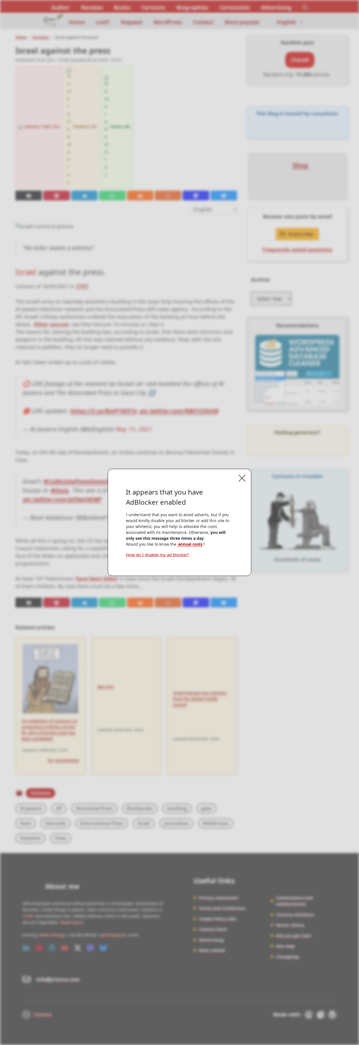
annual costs (189, 544)
